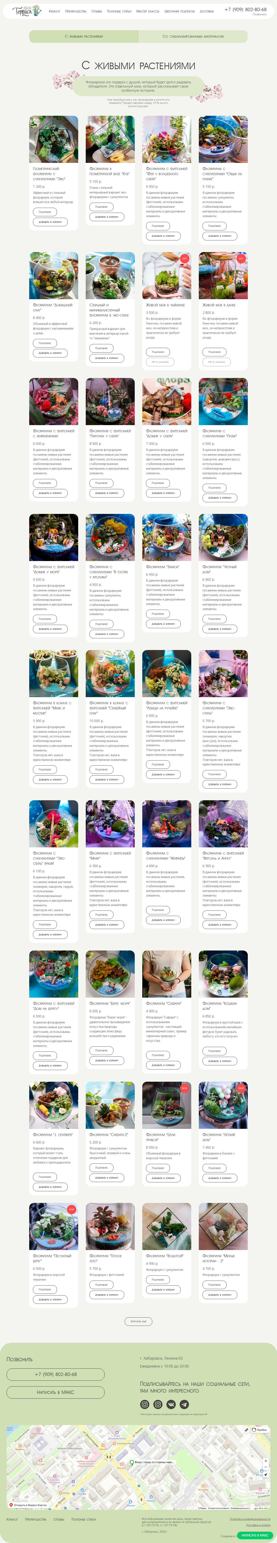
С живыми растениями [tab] (84, 36)
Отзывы (96, 11)
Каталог (54, 11)
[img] (27, 11)
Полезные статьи (119, 11)
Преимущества (75, 11)
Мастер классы (147, 11)
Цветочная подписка (180, 11)
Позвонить (260, 14)
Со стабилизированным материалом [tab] (193, 36)
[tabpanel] (138, 83)
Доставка (207, 11)
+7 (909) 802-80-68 (245, 9)
